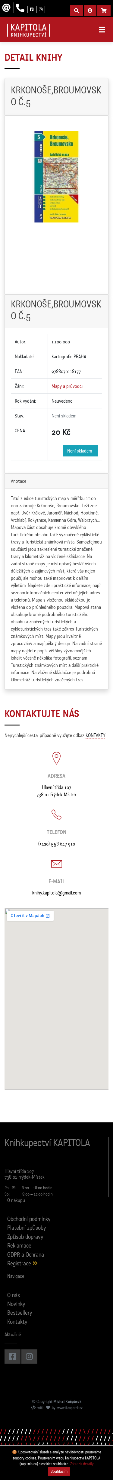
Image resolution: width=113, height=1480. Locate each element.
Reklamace (19, 1246)
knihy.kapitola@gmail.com (56, 893)
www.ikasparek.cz (70, 1408)
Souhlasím (59, 1471)
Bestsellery (19, 1313)
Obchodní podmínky (29, 1219)
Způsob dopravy (25, 1237)
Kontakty (17, 1322)
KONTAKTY (95, 735)
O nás (13, 1296)
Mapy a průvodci (67, 386)
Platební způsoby (26, 1228)
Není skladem (80, 451)
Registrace (20, 1264)
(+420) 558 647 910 (56, 844)
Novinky (16, 1304)
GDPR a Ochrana (25, 1255)
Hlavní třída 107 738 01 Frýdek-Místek (56, 790)
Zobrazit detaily (82, 1463)
